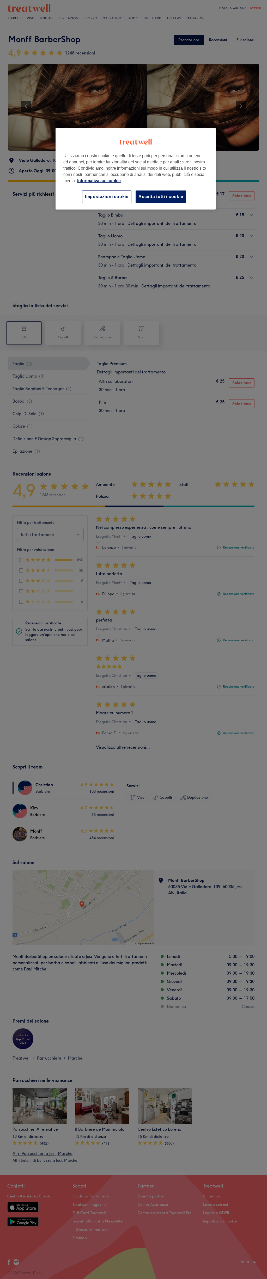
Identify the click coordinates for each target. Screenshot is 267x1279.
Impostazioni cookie (107, 196)
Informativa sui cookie (99, 181)
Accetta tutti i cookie (160, 196)
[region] (136, 169)
